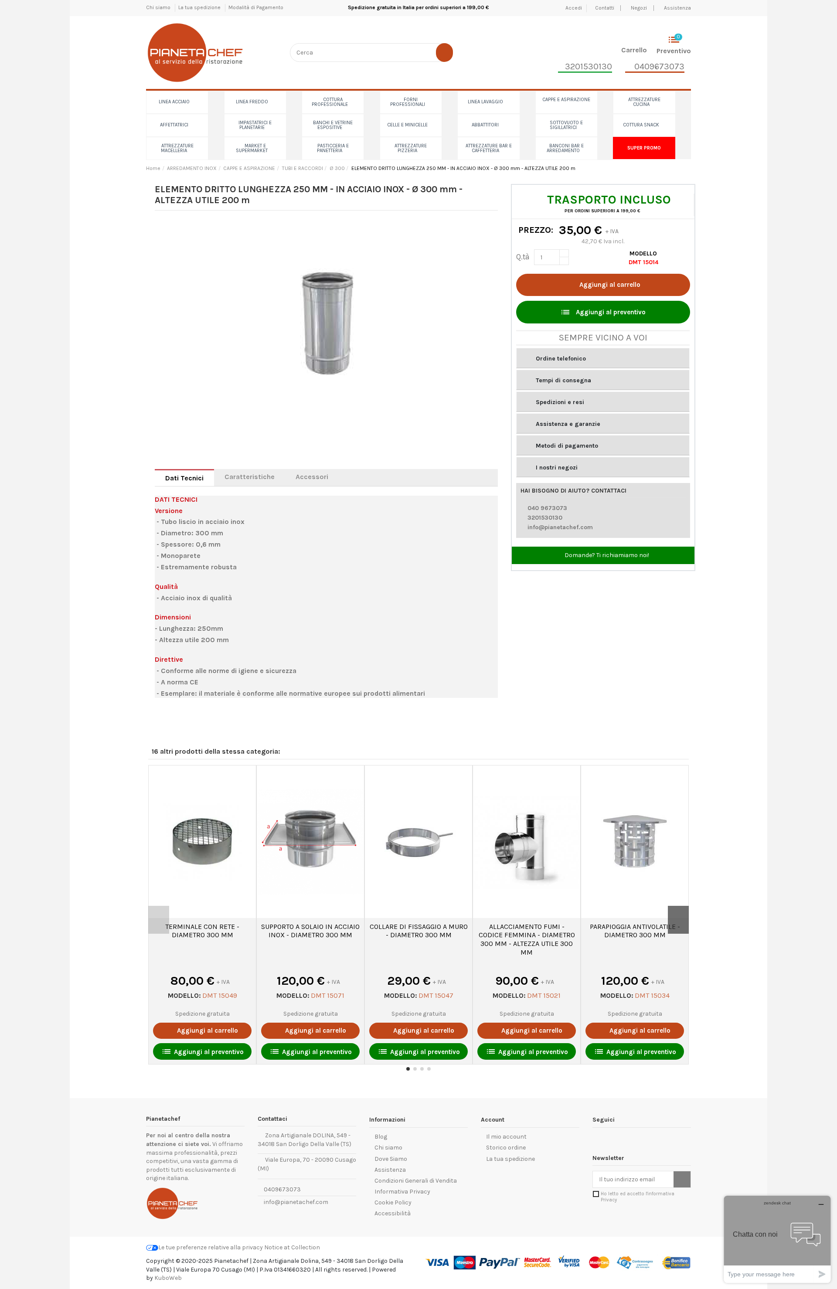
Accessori (312, 477)
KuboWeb (168, 1278)
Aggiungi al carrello (609, 285)
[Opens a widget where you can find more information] (777, 1239)
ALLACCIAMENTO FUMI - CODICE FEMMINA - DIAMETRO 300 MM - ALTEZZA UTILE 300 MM (527, 939)
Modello (643, 253)
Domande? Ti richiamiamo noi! (606, 555)
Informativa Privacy (402, 1191)
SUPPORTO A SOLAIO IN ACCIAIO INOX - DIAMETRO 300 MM (310, 930)
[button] (603, 358)
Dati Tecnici (184, 478)
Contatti (605, 8)
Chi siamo (159, 7)
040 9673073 (547, 508)
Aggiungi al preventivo (603, 312)
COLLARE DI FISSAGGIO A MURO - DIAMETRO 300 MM (419, 930)
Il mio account (506, 1136)
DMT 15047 (435, 995)
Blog (380, 1136)
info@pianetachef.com (560, 527)
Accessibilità (392, 1213)
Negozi (639, 8)
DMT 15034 (652, 995)
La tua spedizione (200, 7)
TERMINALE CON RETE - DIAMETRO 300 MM (202, 930)
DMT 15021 (544, 995)
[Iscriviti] (682, 1179)
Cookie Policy (393, 1202)
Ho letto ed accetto (637, 1196)
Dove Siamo (390, 1159)
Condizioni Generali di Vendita (415, 1180)
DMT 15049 (219, 995)
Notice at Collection (292, 1247)
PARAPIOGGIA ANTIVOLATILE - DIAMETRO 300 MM (635, 930)
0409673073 (281, 1189)
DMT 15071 (327, 995)
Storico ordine (506, 1147)
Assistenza (677, 8)
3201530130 (544, 517)
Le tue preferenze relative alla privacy (210, 1247)
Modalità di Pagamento (255, 7)
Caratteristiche (250, 477)
